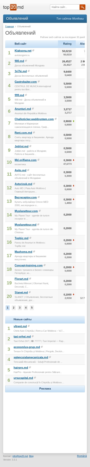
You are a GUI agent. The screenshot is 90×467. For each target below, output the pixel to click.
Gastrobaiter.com (26, 81)
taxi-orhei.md (22, 336)
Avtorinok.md (23, 184)
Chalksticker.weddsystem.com (34, 119)
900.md (19, 61)
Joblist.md (21, 146)
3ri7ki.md (21, 71)
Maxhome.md (23, 251)
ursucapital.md (23, 377)
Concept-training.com (29, 265)
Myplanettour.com (26, 211)
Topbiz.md (21, 238)
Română (82, 456)
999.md (19, 95)
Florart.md (21, 278)
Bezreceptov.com (26, 197)
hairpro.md (21, 367)
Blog (31, 456)
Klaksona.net (23, 50)
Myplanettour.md (25, 224)
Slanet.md (21, 292)
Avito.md (20, 170)
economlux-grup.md (27, 347)
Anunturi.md (23, 108)
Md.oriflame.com (26, 160)
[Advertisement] (45, 419)
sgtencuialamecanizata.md (31, 357)
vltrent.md (20, 326)
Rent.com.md (23, 132)
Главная (9, 26)
